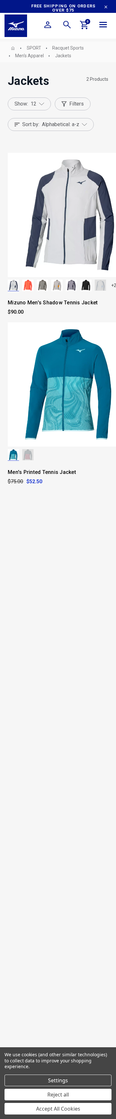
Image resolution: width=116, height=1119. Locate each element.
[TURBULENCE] (28, 455)
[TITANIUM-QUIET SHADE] (42, 285)
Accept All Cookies (58, 1108)
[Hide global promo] (106, 7)
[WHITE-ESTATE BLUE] (100, 285)
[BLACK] (86, 285)
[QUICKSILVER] (71, 285)
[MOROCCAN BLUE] (13, 455)
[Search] (67, 25)
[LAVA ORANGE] (28, 285)
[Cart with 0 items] (84, 26)
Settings (58, 1080)
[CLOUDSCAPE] (13, 285)
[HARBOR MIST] (57, 285)
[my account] (48, 25)
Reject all (58, 1094)
